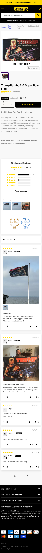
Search (3, 543)
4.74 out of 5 (26, 168)
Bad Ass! (9, 27)
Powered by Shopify (7, 549)
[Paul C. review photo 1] (21, 363)
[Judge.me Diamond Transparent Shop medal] (25, 222)
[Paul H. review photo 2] (5, 308)
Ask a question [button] (21, 191)
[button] (6, 92)
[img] (8, 248)
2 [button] (18, 476)
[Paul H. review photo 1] (21, 280)
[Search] (38, 15)
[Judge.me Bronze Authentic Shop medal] (14, 222)
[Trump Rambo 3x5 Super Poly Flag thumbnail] (4, 76)
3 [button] (22, 476)
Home (3, 27)
